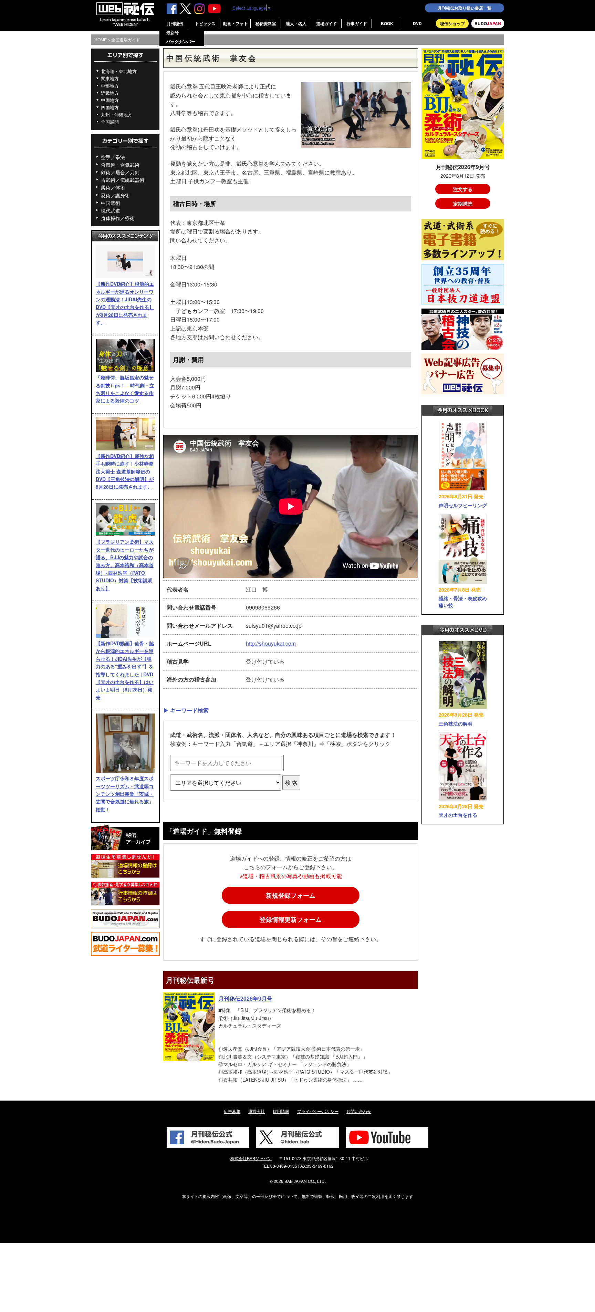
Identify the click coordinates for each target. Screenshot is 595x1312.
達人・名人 (296, 23)
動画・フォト (235, 23)
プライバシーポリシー (317, 1111)
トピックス (205, 23)
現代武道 (110, 210)
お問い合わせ (358, 1111)
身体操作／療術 (118, 218)
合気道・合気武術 (120, 164)
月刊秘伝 (175, 23)
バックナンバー (180, 41)
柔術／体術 (113, 187)
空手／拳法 (113, 157)
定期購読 (462, 203)
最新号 (172, 32)
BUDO (487, 23)
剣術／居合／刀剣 (120, 172)
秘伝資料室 (265, 23)
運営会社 (256, 1111)
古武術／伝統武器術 (122, 179)
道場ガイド (326, 23)
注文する (462, 189)
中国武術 (110, 202)
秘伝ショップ (452, 23)
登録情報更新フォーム (291, 919)
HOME (100, 39)
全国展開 (110, 121)
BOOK (387, 23)
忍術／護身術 (115, 195)
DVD (417, 23)
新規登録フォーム (290, 895)
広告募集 (232, 1111)
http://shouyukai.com (271, 643)
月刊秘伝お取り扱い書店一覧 (464, 8)
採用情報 (281, 1111)
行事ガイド (356, 23)
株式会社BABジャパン (251, 1158)
